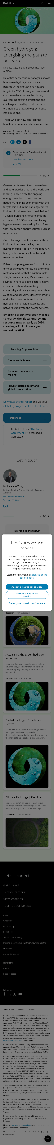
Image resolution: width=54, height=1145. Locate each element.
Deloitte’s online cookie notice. (33, 576)
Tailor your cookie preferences (27, 603)
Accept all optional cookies (27, 586)
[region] (27, 572)
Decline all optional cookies (27, 595)
